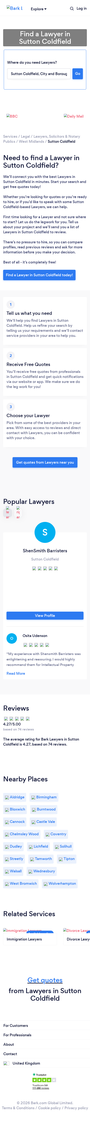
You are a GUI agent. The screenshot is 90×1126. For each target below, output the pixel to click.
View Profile (45, 615)
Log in (82, 8)
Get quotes (45, 980)
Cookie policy (49, 1107)
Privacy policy (76, 1107)
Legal (25, 136)
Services (10, 136)
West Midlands (31, 141)
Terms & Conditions (18, 1107)
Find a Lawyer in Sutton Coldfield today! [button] (39, 275)
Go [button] (77, 73)
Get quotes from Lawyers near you (45, 462)
